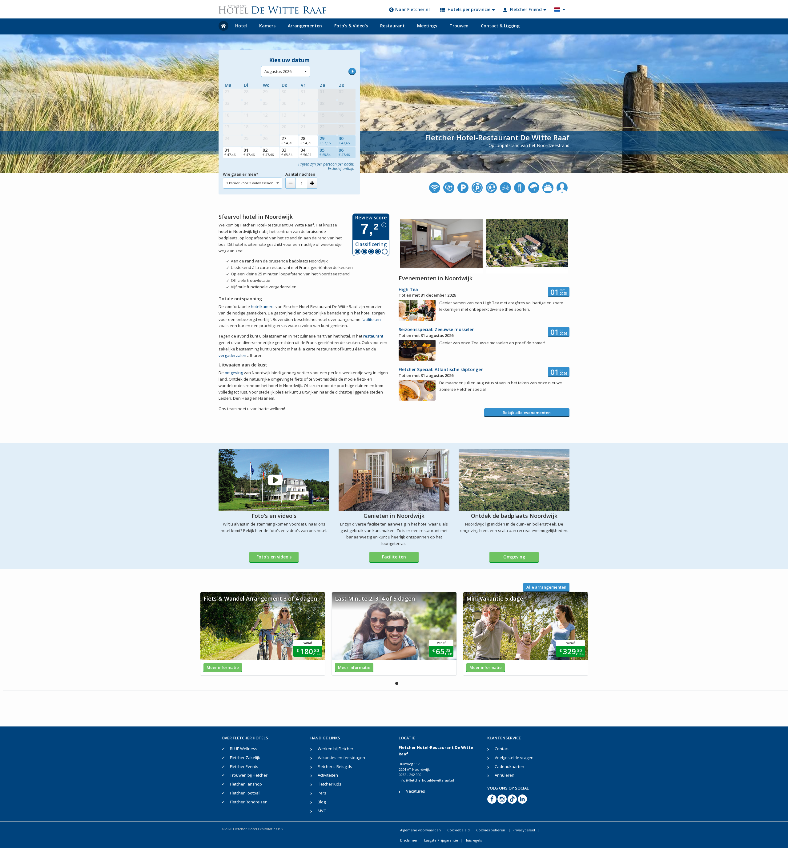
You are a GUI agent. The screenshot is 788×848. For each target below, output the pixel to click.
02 (268, 152)
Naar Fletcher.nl (412, 9)
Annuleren (504, 775)
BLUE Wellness (243, 748)
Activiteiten (328, 775)
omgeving (234, 372)
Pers (322, 793)
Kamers (267, 26)
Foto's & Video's (351, 26)
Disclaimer (409, 840)
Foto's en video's (273, 557)
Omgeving (514, 557)
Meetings (427, 26)
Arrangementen (305, 26)
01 (249, 152)
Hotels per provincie (469, 9)
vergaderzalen (232, 355)
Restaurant (392, 26)
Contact (502, 748)
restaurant (373, 336)
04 (306, 152)
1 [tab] (396, 683)
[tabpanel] (262, 634)
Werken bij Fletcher (335, 748)
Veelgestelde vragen (514, 757)
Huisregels (473, 840)
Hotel (241, 26)
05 (325, 152)
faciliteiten (371, 319)
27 (286, 140)
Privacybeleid (524, 830)
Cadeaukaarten (509, 766)
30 (344, 140)
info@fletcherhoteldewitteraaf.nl (426, 780)
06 (344, 152)
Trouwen (458, 26)
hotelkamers (263, 306)
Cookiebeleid (458, 830)
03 (286, 152)
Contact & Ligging (500, 26)
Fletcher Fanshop (246, 784)
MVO (322, 811)
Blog (322, 802)
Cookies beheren (491, 830)
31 (229, 152)
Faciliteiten (394, 557)
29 (325, 140)
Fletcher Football (245, 793)
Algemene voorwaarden (420, 830)
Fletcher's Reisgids (335, 766)
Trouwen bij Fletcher (248, 775)
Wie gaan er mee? (240, 174)
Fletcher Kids (329, 784)
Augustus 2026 (277, 71)
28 (306, 140)
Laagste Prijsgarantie (441, 840)
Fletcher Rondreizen (248, 802)
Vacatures (415, 791)
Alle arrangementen (546, 587)
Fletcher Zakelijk (245, 757)
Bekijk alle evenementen (527, 412)
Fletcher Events (244, 766)
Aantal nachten (300, 174)
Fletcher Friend (526, 9)
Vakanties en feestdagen (341, 757)
